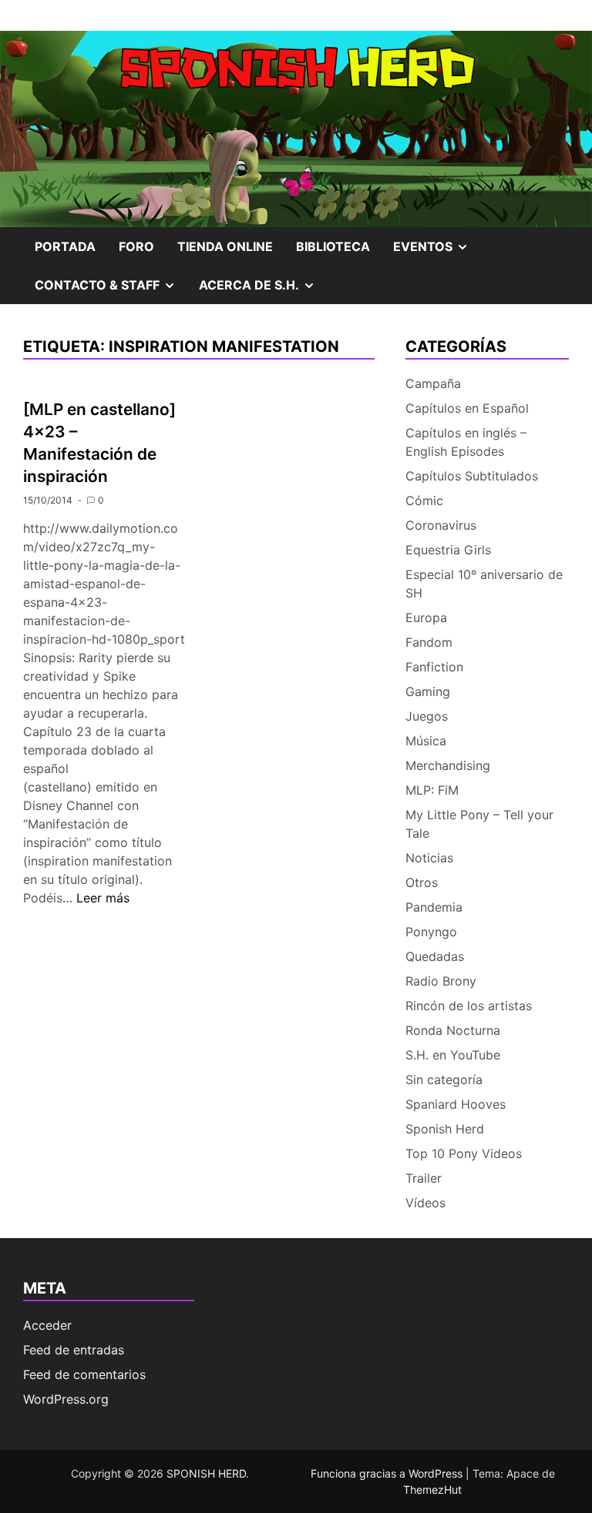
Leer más (103, 897)
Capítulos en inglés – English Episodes (465, 442)
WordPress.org (66, 1399)
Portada (65, 246)
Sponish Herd (444, 1128)
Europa (426, 617)
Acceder (47, 1325)
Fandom (428, 642)
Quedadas (434, 956)
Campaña (433, 383)
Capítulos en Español (467, 408)
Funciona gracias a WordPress (388, 1473)
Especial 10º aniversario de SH (484, 584)
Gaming (427, 691)
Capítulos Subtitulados (471, 476)
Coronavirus (440, 525)
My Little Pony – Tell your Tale (479, 824)
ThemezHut (432, 1489)
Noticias (429, 857)
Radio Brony (440, 981)
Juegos (426, 716)
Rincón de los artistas (468, 1005)
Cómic (424, 500)
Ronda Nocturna (452, 1030)
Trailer (423, 1178)
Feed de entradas (73, 1349)
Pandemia (433, 907)
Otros (421, 882)
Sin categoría (444, 1079)
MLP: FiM (432, 790)
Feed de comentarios (84, 1374)
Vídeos (425, 1202)
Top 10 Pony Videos (463, 1153)
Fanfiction (434, 666)
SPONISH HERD (206, 1473)
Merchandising (447, 765)
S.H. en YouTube (452, 1055)
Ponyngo (431, 931)
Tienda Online (225, 246)
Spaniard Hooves (455, 1104)
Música (425, 740)
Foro (136, 246)
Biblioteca (333, 246)
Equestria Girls (448, 549)
